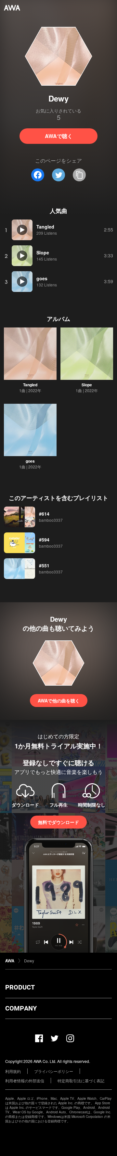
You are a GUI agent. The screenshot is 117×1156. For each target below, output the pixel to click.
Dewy (29, 960)
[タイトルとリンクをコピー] (79, 174)
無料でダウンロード (58, 822)
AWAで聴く (58, 136)
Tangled (30, 385)
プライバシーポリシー (53, 1071)
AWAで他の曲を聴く (59, 700)
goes (30, 461)
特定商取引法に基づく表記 (81, 1080)
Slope (87, 385)
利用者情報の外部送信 (24, 1080)
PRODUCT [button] (20, 987)
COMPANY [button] (21, 1008)
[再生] (22, 230)
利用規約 (13, 1071)
